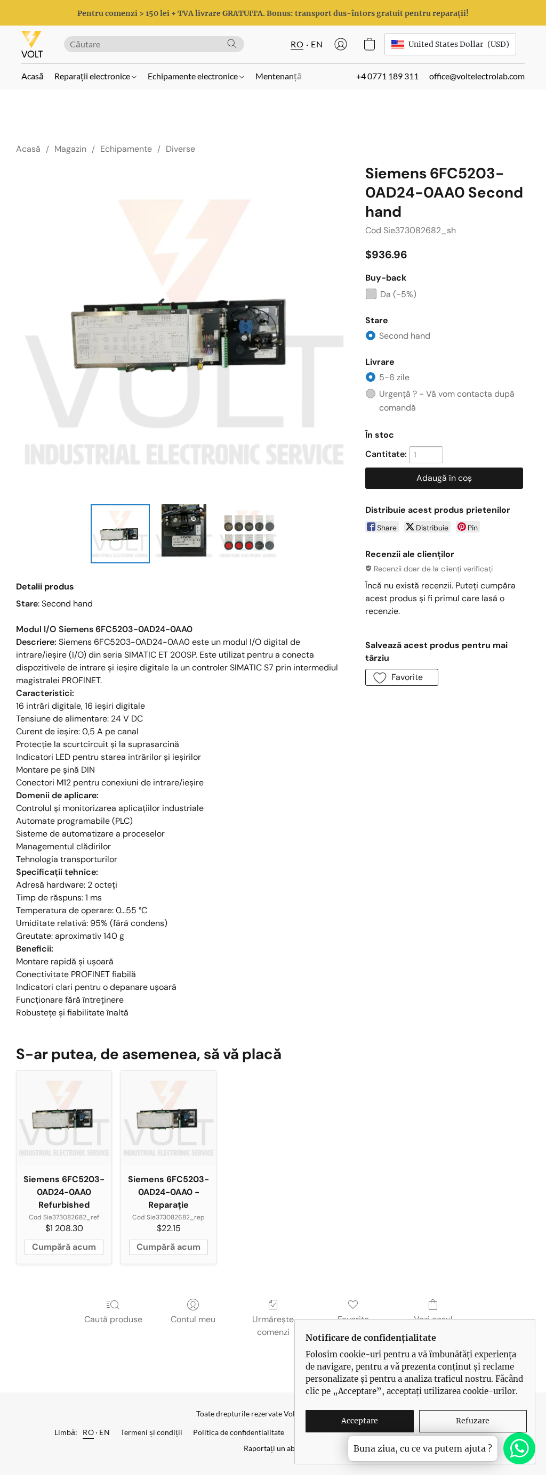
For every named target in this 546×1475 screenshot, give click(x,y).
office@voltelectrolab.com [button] (477, 76)
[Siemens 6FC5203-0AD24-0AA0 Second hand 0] (120, 534)
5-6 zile (394, 377)
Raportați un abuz (273, 1448)
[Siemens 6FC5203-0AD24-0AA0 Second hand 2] (248, 534)
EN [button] (317, 44)
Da (398, 294)
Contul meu (193, 1319)
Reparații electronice (93, 76)
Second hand (404, 335)
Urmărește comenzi (273, 1326)
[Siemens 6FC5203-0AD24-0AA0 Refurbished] (64, 1118)
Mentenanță (278, 76)
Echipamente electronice (193, 76)
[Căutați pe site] (232, 43)
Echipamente (126, 148)
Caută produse (113, 1319)
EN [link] (104, 1432)
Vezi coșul (433, 1319)
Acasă (32, 76)
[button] (32, 44)
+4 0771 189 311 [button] (387, 76)
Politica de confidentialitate (238, 1432)
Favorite (353, 1319)
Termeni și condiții (151, 1432)
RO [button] (297, 44)
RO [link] (88, 1432)
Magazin (70, 148)
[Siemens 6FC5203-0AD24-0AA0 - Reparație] (168, 1118)
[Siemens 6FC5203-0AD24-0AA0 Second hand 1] (184, 534)
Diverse (180, 148)
